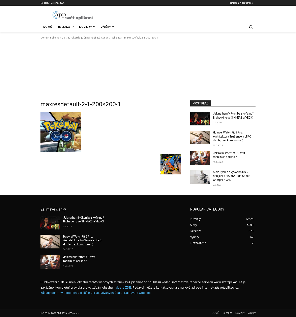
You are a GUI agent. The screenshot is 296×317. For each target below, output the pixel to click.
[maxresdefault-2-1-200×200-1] (110, 132)
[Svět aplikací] (72, 15)
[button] (251, 27)
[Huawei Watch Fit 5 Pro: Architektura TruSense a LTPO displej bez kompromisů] (200, 137)
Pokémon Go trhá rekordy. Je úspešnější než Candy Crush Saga (86, 37)
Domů (44, 37)
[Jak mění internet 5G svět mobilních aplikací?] (200, 158)
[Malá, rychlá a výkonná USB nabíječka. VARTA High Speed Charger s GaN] (200, 177)
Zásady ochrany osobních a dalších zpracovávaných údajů (81, 293)
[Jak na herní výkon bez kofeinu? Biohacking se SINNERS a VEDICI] (200, 118)
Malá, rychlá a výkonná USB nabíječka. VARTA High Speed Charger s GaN (231, 175)
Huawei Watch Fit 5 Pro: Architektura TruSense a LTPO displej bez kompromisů (232, 136)
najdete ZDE (122, 287)
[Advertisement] (148, 70)
